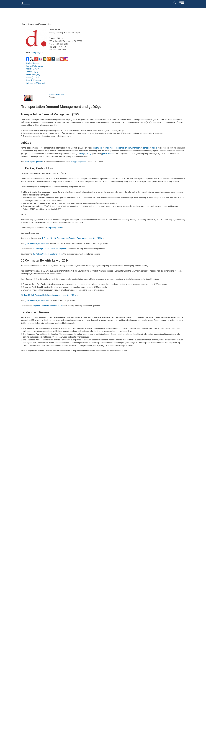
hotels (154, 148)
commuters (97, 148)
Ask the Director (32, 63)
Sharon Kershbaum (56, 94)
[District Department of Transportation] (25, 6)
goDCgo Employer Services (36, 243)
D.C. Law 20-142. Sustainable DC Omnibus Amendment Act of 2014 (48, 295)
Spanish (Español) (33, 80)
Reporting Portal (55, 228)
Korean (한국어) (32, 77)
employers (108, 148)
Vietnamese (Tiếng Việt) (36, 83)
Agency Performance (34, 66)
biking (88, 153)
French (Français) (33, 74)
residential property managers (128, 148)
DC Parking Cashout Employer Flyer (47, 254)
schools (146, 148)
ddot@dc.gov (36, 52)
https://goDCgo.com (33, 162)
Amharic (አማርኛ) (32, 69)
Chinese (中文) (32, 72)
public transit (107, 153)
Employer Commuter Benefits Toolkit (48, 306)
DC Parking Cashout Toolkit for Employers (50, 249)
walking (80, 153)
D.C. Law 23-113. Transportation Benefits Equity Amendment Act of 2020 (72, 238)
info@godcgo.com (78, 162)
